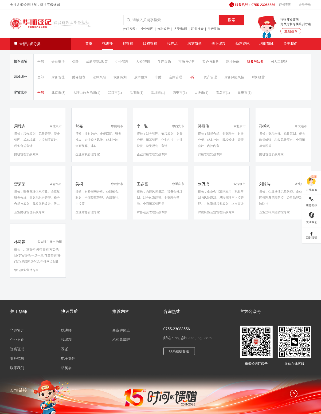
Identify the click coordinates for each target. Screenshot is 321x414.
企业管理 (147, 29)
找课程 (128, 44)
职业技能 (197, 29)
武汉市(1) (115, 93)
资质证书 (17, 349)
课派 (64, 349)
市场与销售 (186, 61)
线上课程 (218, 44)
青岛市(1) (223, 93)
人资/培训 (180, 29)
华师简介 (17, 330)
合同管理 (175, 77)
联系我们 (17, 368)
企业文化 (17, 340)
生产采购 (214, 29)
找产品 (172, 44)
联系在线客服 (179, 351)
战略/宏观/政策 (97, 61)
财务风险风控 (234, 77)
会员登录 (305, 4)
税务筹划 (120, 77)
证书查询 (285, 4)
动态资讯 (242, 44)
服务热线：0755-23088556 (255, 5)
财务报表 (78, 77)
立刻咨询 (291, 31)
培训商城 (266, 44)
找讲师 (107, 43)
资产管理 (210, 77)
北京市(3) (58, 93)
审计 (193, 77)
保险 (75, 61)
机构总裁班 (121, 340)
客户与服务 (210, 61)
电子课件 (68, 358)
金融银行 (163, 29)
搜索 (231, 20)
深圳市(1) (158, 93)
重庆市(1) (245, 93)
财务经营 (258, 77)
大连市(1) (201, 93)
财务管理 (58, 77)
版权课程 (150, 44)
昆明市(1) (136, 93)
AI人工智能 (279, 61)
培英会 (66, 368)
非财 (158, 77)
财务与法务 (255, 61)
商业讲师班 (121, 330)
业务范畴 (17, 358)
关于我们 (290, 44)
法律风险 (99, 77)
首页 (88, 44)
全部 (40, 61)
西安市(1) (180, 93)
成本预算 (140, 77)
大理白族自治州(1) (86, 93)
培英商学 (195, 44)
